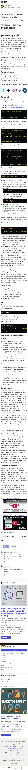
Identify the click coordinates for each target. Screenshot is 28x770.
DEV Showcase (8, 752)
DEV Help (19, 748)
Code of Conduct (10, 578)
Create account (22, 2)
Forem (8, 759)
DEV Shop (18, 754)
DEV (8, 760)
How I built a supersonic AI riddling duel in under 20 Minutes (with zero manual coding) (13, 612)
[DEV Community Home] (6, 2)
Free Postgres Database (9, 754)
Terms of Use (23, 757)
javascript (10, 20)
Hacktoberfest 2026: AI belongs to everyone (11, 717)
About (15, 752)
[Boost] (21, 767)
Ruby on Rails (14, 762)
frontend (17, 20)
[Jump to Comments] (10, 767)
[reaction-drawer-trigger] (3, 767)
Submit (6, 546)
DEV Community (5, 741)
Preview (14, 546)
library (23, 20)
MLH (23, 754)
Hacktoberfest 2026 (6, 726)
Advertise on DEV (7, 750)
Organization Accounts (18, 750)
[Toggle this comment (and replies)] (2, 555)
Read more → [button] (5, 637)
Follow (14, 650)
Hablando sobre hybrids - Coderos (13, 515)
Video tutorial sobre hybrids (11, 498)
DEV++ (17, 746)
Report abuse (19, 578)
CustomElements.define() (17, 107)
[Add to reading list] (16, 767)
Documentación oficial (9, 532)
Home (4, 746)
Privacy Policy (15, 757)
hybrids (3, 20)
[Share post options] (25, 767)
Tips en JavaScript (6, 680)
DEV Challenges (11, 746)
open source (16, 759)
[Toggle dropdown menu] (26, 552)
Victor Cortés (8, 5)
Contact (20, 752)
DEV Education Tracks (11, 748)
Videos (22, 746)
